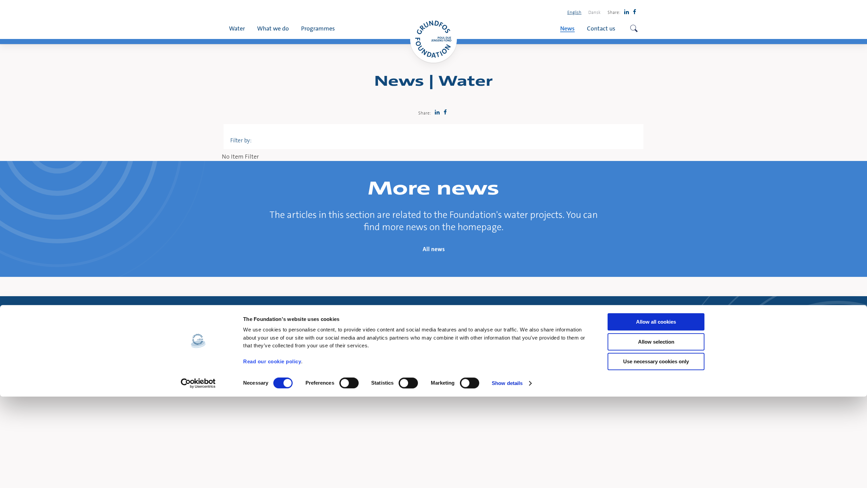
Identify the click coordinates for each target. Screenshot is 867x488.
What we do (273, 28)
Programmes (318, 28)
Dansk (594, 12)
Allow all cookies (656, 322)
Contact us (601, 28)
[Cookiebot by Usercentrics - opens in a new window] (198, 383)
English (574, 12)
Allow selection (656, 342)
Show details (507, 383)
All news (434, 249)
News (567, 28)
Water (237, 28)
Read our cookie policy (272, 361)
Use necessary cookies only (656, 361)
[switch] (349, 383)
